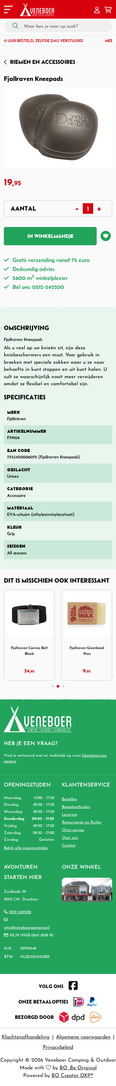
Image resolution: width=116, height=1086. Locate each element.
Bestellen (69, 799)
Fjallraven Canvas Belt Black (29, 651)
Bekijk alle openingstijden (26, 848)
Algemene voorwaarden (83, 1037)
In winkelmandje (50, 236)
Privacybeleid (58, 1047)
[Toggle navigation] (8, 10)
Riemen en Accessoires (42, 61)
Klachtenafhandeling (26, 1037)
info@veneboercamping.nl (27, 928)
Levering (69, 815)
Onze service (73, 830)
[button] (97, 10)
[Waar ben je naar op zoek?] (15, 26)
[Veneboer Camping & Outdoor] (37, 9)
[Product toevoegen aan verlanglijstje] (105, 236)
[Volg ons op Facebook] (73, 986)
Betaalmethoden (76, 807)
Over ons (70, 838)
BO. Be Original (78, 1068)
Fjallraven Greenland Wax (87, 651)
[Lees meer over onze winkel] (87, 889)
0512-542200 (20, 912)
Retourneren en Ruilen (82, 822)
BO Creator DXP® (72, 1075)
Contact (68, 845)
